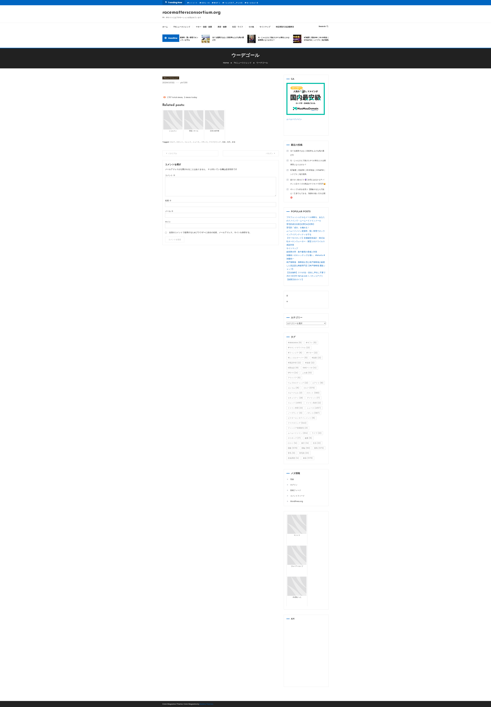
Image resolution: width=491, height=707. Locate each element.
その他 (251, 26)
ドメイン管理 (295, 408)
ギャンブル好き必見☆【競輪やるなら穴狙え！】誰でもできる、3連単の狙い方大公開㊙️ (307, 193)
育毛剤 (304, 453)
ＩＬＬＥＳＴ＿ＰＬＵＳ (233, 3)
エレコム (293, 388)
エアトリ (317, 383)
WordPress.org (296, 501)
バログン (269, 153)
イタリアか (172, 153)
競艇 (224, 142)
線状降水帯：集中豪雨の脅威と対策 (301, 251)
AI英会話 (293, 367)
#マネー (312, 352)
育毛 (291, 453)
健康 (308, 438)
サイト (168, 221)
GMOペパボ (310, 367)
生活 (317, 443)
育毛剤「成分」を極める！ (297, 227)
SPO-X (293, 372)
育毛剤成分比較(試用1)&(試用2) (300, 224)
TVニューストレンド (181, 26)
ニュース (196, 142)
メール (169, 211)
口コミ (292, 443)
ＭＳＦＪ (217, 3)
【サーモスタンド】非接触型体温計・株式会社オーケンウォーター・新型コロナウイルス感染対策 (305, 241)
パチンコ (204, 142)
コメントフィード (297, 496)
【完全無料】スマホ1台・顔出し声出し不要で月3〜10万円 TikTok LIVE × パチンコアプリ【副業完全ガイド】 (305, 276)
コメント (170, 175)
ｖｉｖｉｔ (193, 3)
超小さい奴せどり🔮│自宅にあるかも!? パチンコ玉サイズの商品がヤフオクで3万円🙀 (308, 181)
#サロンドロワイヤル (299, 347)
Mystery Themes (206, 704)
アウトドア (294, 377)
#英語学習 (294, 362)
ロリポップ (294, 438)
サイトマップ (265, 26)
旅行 (305, 443)
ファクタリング (215, 142)
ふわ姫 (307, 372)
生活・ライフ (237, 26)
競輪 (306, 448)
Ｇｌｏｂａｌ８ (252, 3)
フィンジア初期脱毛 (298, 428)
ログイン (293, 485)
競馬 (228, 142)
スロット (179, 142)
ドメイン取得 (313, 403)
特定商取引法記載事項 (285, 26)
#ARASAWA (295, 342)
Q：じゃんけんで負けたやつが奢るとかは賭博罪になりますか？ (261, 38)
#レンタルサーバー (298, 357)
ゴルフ (172, 142)
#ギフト (311, 342)
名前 (168, 200)
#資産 (310, 362)
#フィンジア (295, 352)
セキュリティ (295, 398)
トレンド (188, 142)
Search (322, 26)
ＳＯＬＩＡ (205, 3)
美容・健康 (222, 26)
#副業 (316, 357)
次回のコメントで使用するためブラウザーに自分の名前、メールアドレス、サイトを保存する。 (210, 232)
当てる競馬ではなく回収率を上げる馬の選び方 (215, 38)
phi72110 (183, 82)
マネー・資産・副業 (204, 26)
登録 (292, 479)
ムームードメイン (294, 119)
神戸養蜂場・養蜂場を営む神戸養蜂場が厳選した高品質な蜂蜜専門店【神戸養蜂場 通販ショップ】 (305, 265)
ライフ (317, 433)
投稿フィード (295, 490)
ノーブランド (295, 413)
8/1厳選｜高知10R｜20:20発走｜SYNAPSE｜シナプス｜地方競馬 (303, 38)
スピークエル (295, 393)
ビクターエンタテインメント (301, 418)
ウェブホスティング (298, 383)
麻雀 (233, 142)
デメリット (313, 398)
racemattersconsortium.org (191, 12)
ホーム (165, 26)
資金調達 (293, 458)
